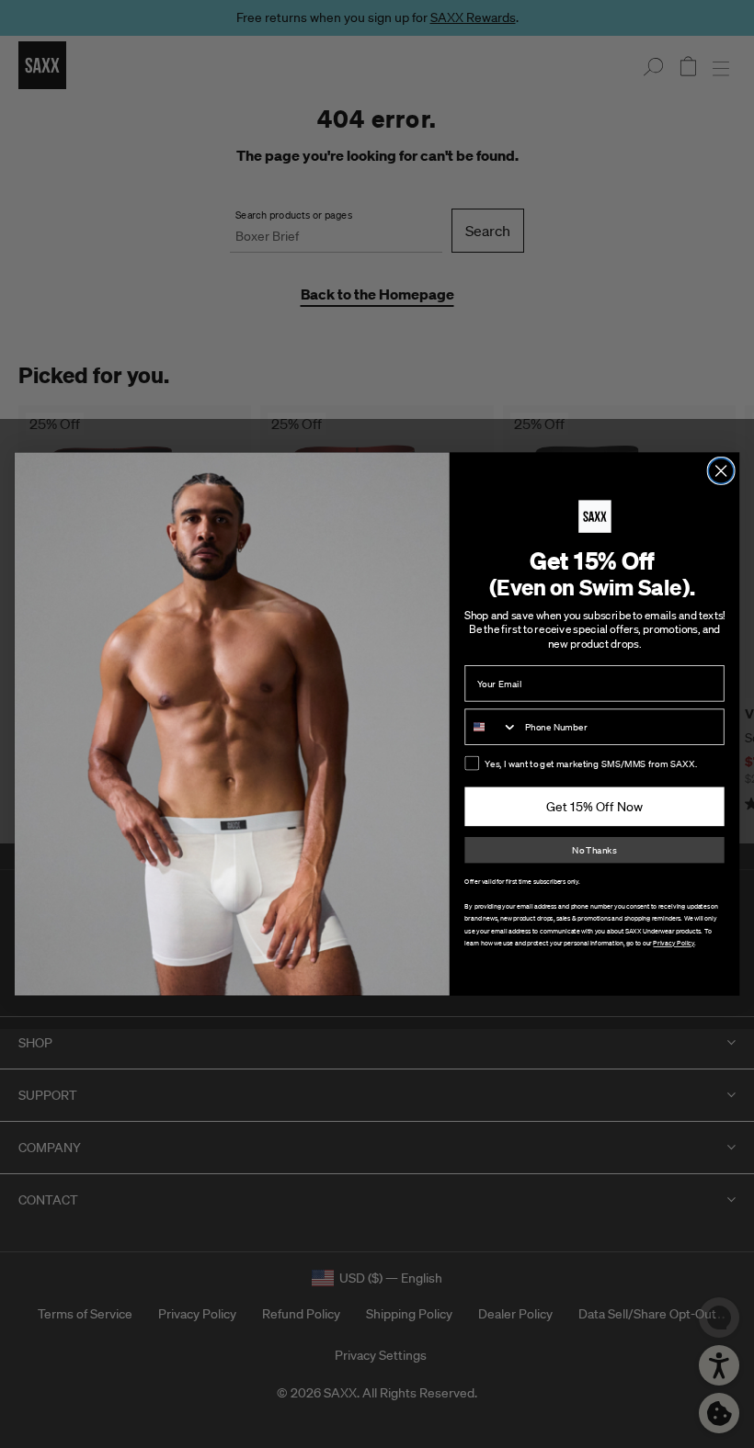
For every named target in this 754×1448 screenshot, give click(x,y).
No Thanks (594, 850)
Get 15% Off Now (594, 806)
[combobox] (491, 726)
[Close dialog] (721, 471)
